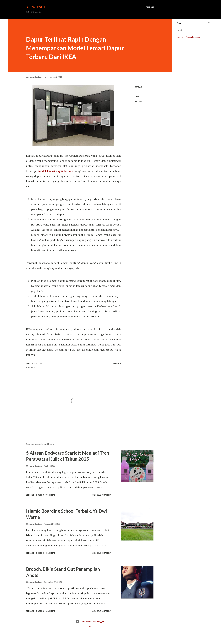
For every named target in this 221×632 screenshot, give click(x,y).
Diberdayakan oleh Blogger (91, 621)
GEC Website (36, 7)
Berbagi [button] (138, 87)
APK (90, 626)
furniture (138, 101)
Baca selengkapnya (101, 495)
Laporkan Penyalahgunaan (188, 37)
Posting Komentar (45, 495)
